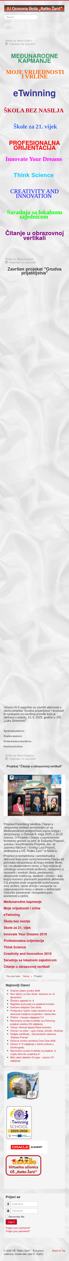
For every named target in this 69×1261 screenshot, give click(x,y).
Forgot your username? (18, 1227)
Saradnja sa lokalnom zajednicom (30, 960)
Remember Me (16, 1216)
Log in (11, 1222)
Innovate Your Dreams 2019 (25, 934)
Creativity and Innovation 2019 (28, 953)
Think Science (15, 947)
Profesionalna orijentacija (24, 940)
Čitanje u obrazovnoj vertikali (27, 966)
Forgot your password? (18, 1231)
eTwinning (12, 914)
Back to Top (58, 1250)
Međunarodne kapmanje (23, 901)
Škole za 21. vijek (17, 927)
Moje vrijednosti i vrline (22, 908)
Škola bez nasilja (17, 921)
